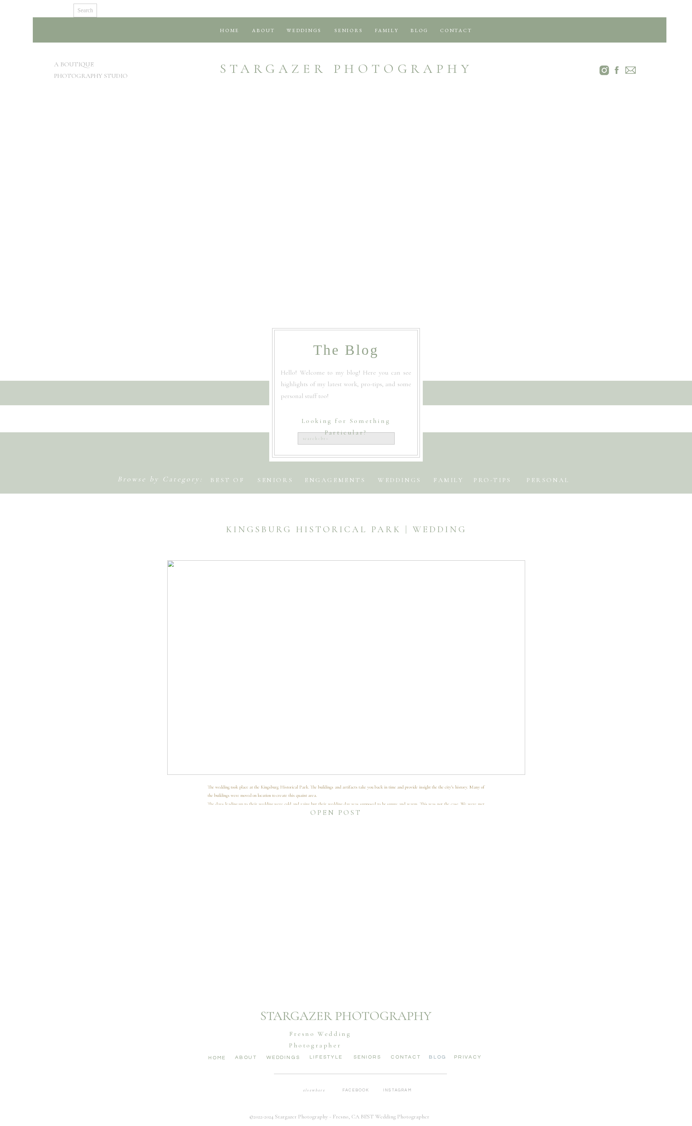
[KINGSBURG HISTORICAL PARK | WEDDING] (346, 667)
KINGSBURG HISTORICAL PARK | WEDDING (346, 529)
